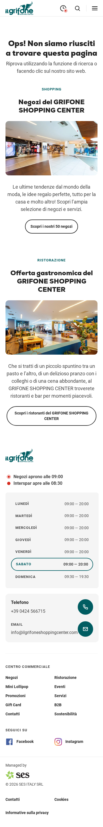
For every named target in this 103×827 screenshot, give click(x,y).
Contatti (12, 799)
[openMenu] (94, 8)
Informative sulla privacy (27, 812)
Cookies (61, 799)
